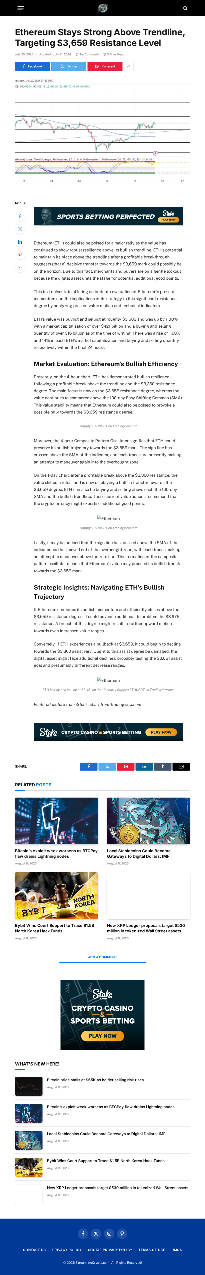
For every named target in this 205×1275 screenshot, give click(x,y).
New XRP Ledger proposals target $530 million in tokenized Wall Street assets (146, 928)
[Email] (20, 267)
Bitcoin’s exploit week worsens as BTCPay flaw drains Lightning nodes (56, 853)
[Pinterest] (20, 254)
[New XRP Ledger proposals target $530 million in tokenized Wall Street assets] (148, 895)
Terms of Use (151, 1250)
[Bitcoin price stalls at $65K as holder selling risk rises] (28, 1086)
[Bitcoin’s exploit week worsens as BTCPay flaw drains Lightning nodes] (56, 821)
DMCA (177, 1250)
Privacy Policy (67, 1250)
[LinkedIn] (20, 242)
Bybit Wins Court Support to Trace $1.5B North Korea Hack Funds (54, 928)
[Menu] (21, 8)
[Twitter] (20, 229)
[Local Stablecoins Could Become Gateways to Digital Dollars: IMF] (148, 821)
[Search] (185, 8)
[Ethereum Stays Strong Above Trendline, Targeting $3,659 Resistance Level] (102, 134)
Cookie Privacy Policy (110, 1250)
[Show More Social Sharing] (129, 66)
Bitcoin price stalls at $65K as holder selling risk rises (95, 1079)
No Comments (90, 54)
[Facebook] (20, 216)
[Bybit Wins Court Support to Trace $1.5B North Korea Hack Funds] (56, 895)
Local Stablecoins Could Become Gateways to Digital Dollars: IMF (139, 853)
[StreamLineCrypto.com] (102, 8)
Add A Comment (102, 957)
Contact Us (34, 1250)
